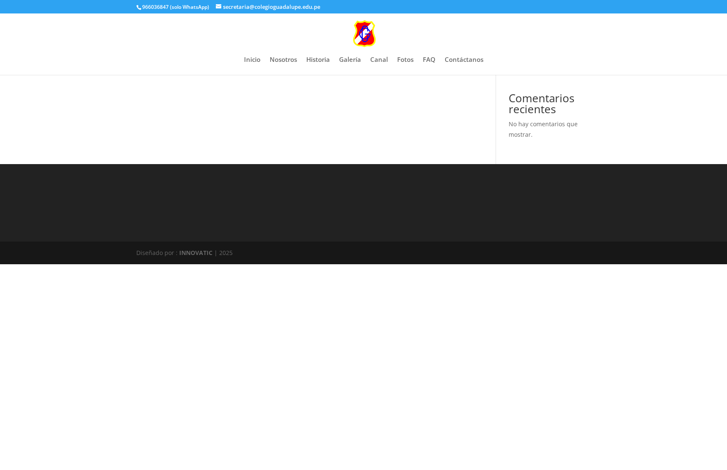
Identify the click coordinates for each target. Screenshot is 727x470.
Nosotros (283, 60)
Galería (350, 60)
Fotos (405, 60)
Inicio (252, 60)
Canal (379, 60)
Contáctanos (464, 60)
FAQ (429, 60)
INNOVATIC (195, 253)
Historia (318, 60)
